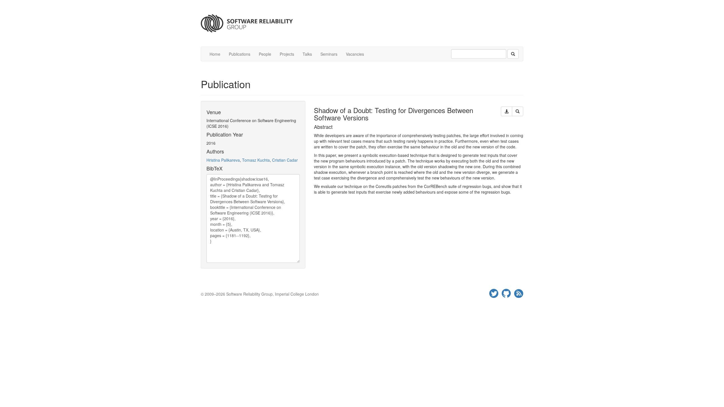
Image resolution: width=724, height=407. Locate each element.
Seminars (328, 54)
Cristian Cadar (285, 160)
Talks (307, 54)
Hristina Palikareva (223, 160)
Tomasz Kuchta (256, 160)
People (265, 54)
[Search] (513, 54)
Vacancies (355, 54)
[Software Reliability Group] (362, 23)
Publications (239, 54)
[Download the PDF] (506, 111)
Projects (287, 54)
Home (215, 54)
